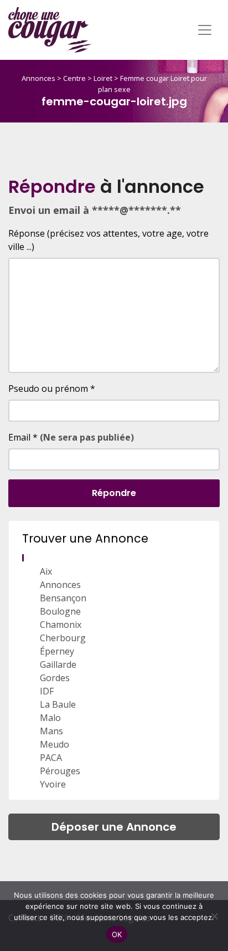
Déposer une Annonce (114, 827)
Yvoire (53, 784)
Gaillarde (58, 664)
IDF (47, 691)
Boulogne (60, 611)
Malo (50, 718)
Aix (46, 571)
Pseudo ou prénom (51, 388)
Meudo (54, 744)
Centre (74, 78)
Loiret (103, 78)
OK (117, 934)
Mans (51, 731)
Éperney (57, 651)
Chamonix (60, 624)
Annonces (38, 78)
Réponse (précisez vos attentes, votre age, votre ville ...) (108, 240)
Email (71, 437)
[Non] (214, 916)
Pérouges (60, 771)
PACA (51, 757)
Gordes (55, 678)
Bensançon (63, 598)
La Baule (58, 704)
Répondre (114, 493)
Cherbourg (63, 638)
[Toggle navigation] (205, 29)
